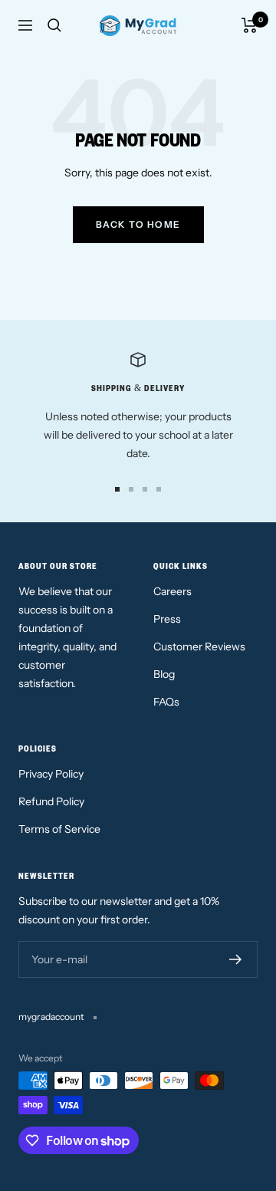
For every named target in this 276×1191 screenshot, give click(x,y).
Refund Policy (51, 801)
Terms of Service (59, 829)
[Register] (235, 959)
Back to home (138, 224)
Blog (164, 674)
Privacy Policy (51, 774)
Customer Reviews (199, 646)
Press (167, 619)
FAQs (166, 702)
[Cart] (250, 25)
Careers (172, 591)
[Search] (54, 25)
